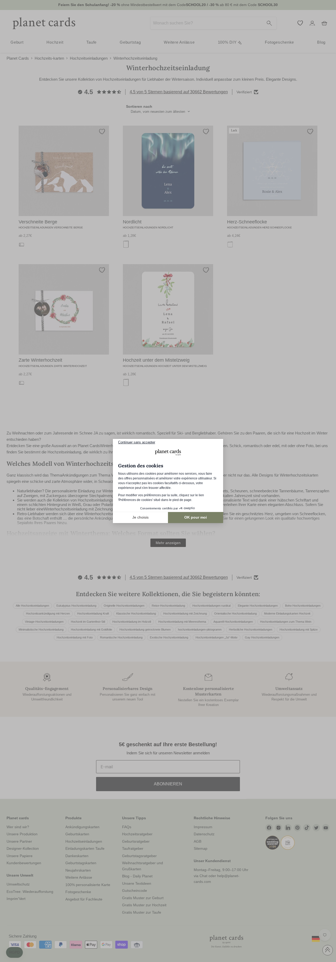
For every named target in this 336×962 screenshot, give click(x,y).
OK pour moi (195, 517)
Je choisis (140, 517)
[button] (14, 952)
